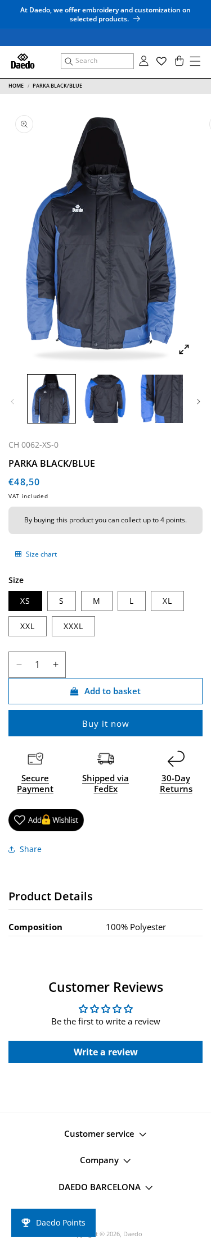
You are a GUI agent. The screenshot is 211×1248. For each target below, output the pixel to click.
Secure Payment (35, 783)
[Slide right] (198, 401)
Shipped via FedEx (105, 783)
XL (167, 600)
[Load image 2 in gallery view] (105, 398)
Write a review (106, 1052)
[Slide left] (12, 401)
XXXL (73, 626)
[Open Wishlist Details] (161, 61)
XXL (27, 626)
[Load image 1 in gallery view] (51, 398)
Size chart (40, 554)
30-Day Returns (176, 783)
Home (16, 85)
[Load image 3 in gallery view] (159, 398)
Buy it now (105, 723)
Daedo (132, 1233)
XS (25, 600)
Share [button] (31, 849)
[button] (97, 61)
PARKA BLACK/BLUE (57, 85)
